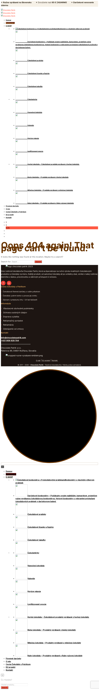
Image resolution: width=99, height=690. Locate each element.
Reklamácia (8, 325)
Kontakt (55, 360)
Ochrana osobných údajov (15, 312)
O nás (38, 360)
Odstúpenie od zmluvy (13, 329)
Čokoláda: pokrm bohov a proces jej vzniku (20, 296)
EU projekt (46, 360)
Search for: (6, 261)
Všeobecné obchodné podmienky (18, 308)
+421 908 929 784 (10, 340)
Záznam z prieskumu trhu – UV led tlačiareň (20, 300)
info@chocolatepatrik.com (13, 337)
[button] (6, 222)
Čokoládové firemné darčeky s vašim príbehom (21, 292)
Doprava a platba (11, 316)
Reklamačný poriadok (13, 320)
